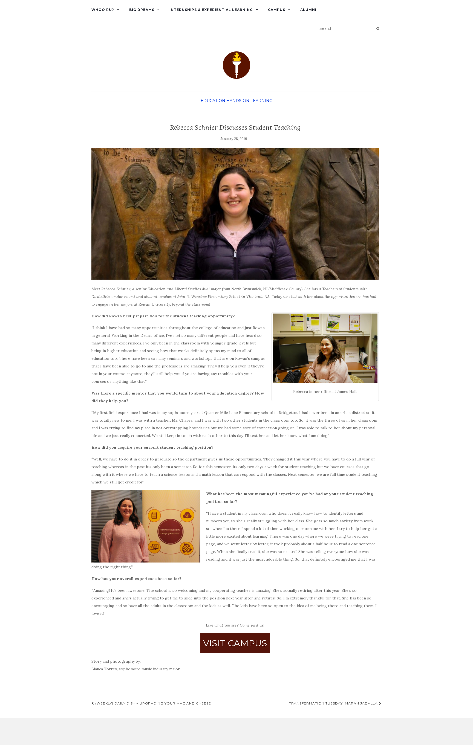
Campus (276, 10)
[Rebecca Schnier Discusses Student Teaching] (235, 214)
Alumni (308, 10)
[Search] (378, 29)
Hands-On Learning (249, 100)
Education (213, 100)
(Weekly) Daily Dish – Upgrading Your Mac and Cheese (152, 703)
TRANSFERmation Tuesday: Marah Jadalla (334, 703)
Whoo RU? (102, 10)
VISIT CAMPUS (235, 643)
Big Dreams (141, 10)
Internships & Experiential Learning (211, 10)
